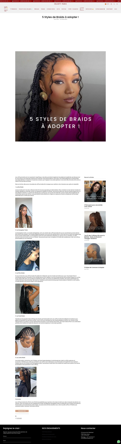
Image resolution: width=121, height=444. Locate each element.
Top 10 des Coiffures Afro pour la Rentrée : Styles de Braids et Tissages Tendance (94, 237)
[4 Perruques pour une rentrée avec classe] (95, 191)
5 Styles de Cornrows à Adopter (94, 267)
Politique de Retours (46, 439)
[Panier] (117, 4)
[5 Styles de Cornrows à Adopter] (95, 253)
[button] (6, 9)
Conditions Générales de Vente (49, 436)
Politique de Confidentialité (48, 434)
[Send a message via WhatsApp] (118, 441)
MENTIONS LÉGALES (47, 432)
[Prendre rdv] (22, 411)
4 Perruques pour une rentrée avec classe (93, 205)
